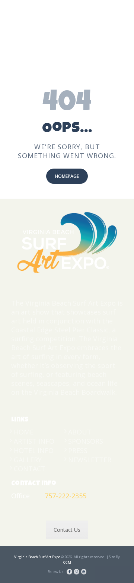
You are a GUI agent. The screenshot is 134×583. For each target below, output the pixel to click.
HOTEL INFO (34, 450)
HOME (24, 431)
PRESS (77, 450)
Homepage (67, 176)
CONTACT (29, 468)
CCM (67, 562)
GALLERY (28, 459)
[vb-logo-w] (67, 242)
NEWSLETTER (89, 459)
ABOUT (80, 431)
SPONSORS (85, 441)
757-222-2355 (65, 495)
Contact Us (67, 529)
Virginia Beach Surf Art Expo (37, 556)
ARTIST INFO (34, 441)
